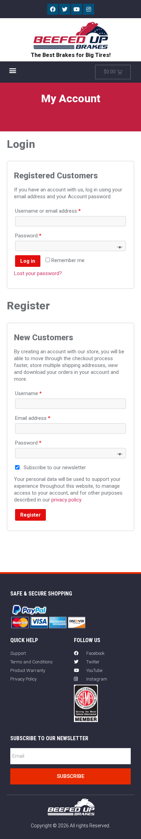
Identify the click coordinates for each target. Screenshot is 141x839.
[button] (12, 70)
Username (28, 393)
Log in (27, 261)
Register (30, 515)
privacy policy (66, 500)
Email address (32, 418)
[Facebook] (52, 9)
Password (28, 236)
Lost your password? (38, 273)
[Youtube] (76, 9)
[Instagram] (88, 9)
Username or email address (48, 211)
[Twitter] (64, 9)
